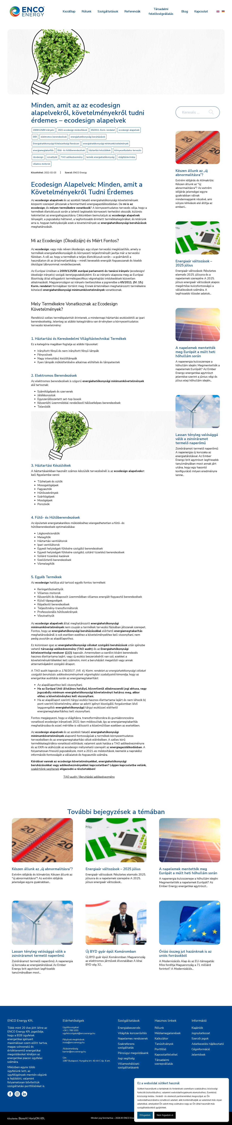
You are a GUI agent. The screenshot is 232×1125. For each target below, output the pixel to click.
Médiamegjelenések (168, 1033)
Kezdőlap (69, 11)
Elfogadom (145, 1115)
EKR (68, 653)
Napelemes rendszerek (133, 1038)
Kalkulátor (161, 1038)
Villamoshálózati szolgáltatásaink (128, 1065)
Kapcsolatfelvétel (166, 1054)
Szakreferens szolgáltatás (126, 1046)
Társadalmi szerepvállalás (164, 1062)
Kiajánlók (197, 1028)
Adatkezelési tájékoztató (208, 1044)
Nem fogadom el (165, 1115)
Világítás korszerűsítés (132, 1033)
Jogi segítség (126, 1058)
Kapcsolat (201, 11)
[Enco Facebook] (10, 1094)
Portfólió (160, 1049)
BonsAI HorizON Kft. (32, 1118)
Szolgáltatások (108, 11)
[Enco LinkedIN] (24, 1094)
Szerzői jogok (200, 1038)
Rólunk (86, 11)
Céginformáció (201, 1049)
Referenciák (132, 11)
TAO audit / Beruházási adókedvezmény (89, 777)
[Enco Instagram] (17, 1094)
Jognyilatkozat (201, 1033)
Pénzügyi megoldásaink (133, 1053)
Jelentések (198, 1054)
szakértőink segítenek (45, 769)
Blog (184, 11)
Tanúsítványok (164, 1044)
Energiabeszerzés (129, 1028)
